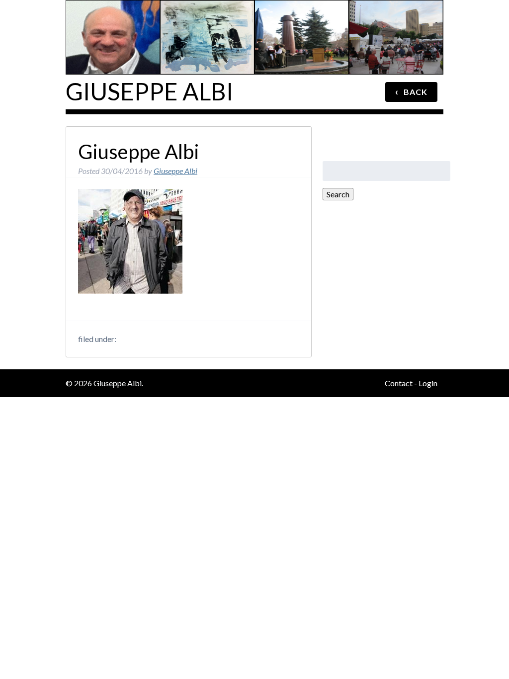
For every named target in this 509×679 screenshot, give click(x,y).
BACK (411, 91)
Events (398, 12)
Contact (399, 383)
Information (114, 12)
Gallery (209, 12)
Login (428, 383)
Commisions (303, 12)
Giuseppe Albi (149, 91)
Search (338, 194)
